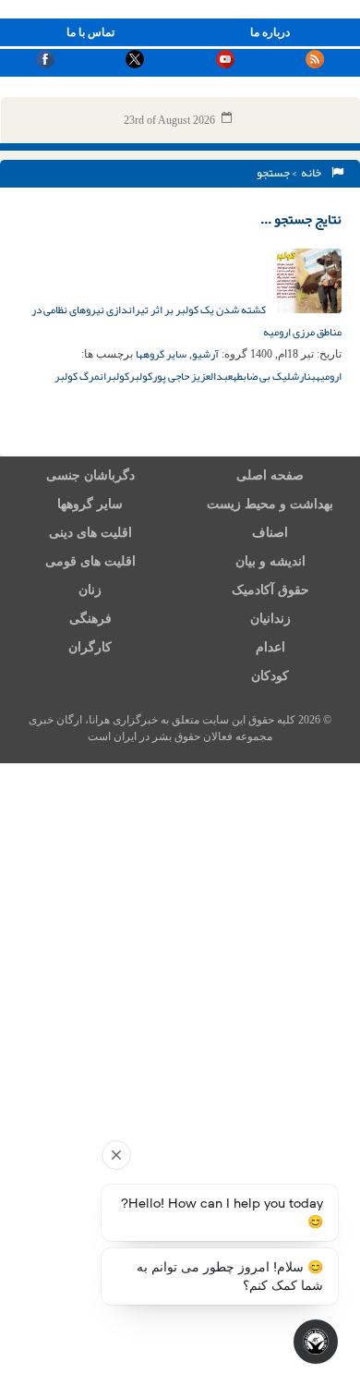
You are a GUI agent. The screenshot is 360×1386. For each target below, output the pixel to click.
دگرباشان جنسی (90, 475)
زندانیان (270, 619)
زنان (90, 590)
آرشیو (205, 354)
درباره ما (270, 32)
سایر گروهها (161, 354)
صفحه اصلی (270, 475)
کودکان (270, 676)
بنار (307, 376)
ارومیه (329, 376)
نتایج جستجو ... (301, 219)
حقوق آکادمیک (270, 590)
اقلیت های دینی (90, 533)
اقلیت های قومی (90, 561)
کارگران (90, 647)
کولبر (140, 376)
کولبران (114, 376)
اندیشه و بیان (270, 561)
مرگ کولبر (77, 376)
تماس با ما (90, 32)
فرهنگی (90, 619)
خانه (313, 173)
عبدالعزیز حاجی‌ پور (192, 376)
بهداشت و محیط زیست (270, 504)
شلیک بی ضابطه (266, 376)
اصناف (270, 533)
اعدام (270, 647)
